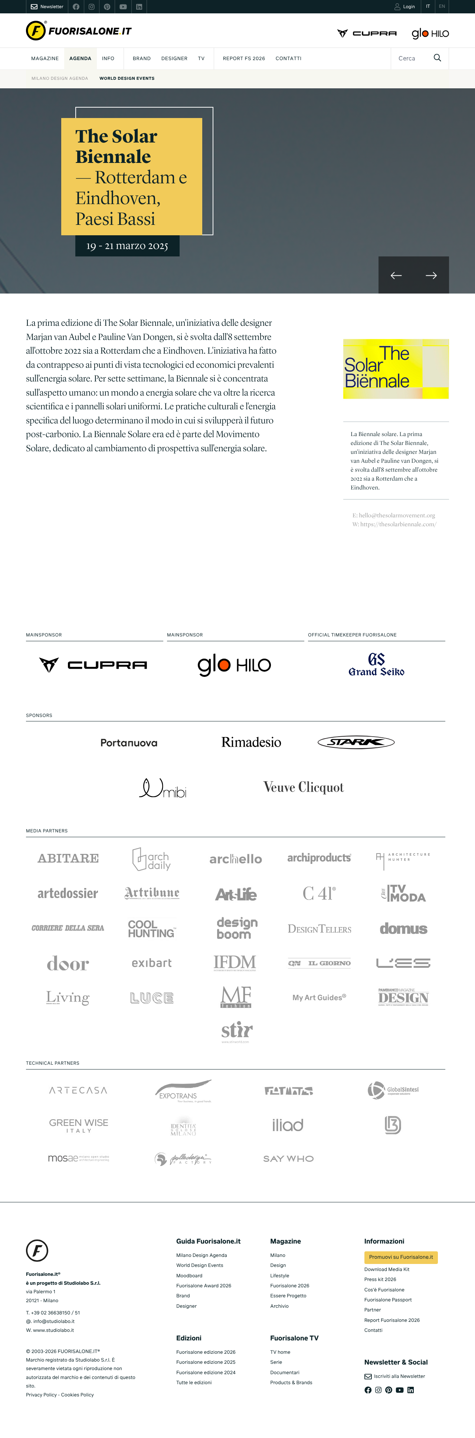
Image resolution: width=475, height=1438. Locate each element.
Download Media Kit (387, 1269)
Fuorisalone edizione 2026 (206, 1352)
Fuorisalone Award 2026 (203, 1286)
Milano (277, 1255)
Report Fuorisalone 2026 (392, 1320)
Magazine (45, 58)
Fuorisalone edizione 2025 (206, 1362)
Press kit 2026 (380, 1279)
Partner (372, 1310)
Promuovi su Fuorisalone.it (401, 1257)
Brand (142, 58)
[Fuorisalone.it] (79, 30)
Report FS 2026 (244, 58)
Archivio (279, 1306)
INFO (108, 58)
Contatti (289, 58)
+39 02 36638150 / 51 (55, 1313)
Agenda (80, 58)
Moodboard (189, 1276)
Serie (276, 1362)
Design (278, 1265)
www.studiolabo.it (53, 1330)
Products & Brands (291, 1382)
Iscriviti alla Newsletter (398, 1376)
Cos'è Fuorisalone (384, 1290)
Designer (174, 58)
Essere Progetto (288, 1296)
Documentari (284, 1372)
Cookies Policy (77, 1395)
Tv (201, 58)
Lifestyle (279, 1276)
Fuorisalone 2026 (289, 1286)
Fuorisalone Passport (388, 1300)
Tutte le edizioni (194, 1382)
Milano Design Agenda (60, 79)
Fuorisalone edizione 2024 (206, 1372)
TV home (280, 1352)
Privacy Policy (41, 1395)
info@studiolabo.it (54, 1321)
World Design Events (127, 79)
